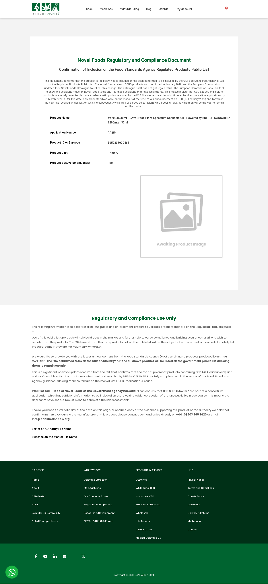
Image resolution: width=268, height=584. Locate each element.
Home (35, 479)
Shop (89, 9)
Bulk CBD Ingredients (148, 504)
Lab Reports (143, 521)
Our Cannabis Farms (96, 496)
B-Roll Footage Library (45, 521)
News (35, 504)
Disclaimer (194, 504)
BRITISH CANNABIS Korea (98, 521)
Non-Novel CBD (145, 496)
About (35, 488)
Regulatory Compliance (98, 504)
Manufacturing (129, 9)
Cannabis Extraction (95, 479)
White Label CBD (145, 488)
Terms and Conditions (201, 488)
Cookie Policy (196, 496)
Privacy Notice (196, 479)
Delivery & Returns (198, 513)
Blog (149, 9)
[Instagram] (73, 556)
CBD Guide (38, 496)
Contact (164, 9)
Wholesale (142, 513)
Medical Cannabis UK (148, 537)
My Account (194, 521)
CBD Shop (141, 479)
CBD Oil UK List (144, 529)
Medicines (106, 9)
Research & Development (99, 513)
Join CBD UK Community (46, 513)
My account (184, 9)
